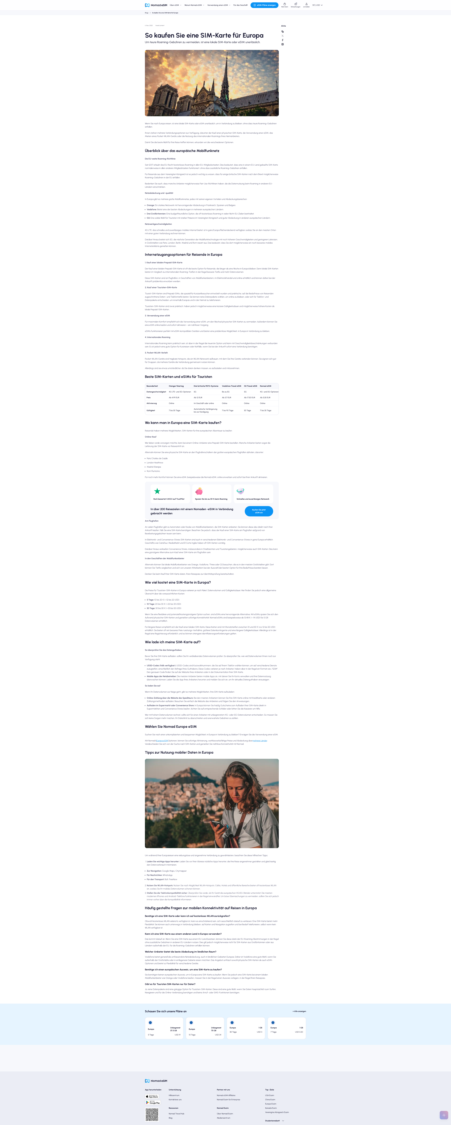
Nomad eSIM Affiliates (226, 1095)
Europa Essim (270, 1104)
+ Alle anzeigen (299, 1011)
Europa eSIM (162, 740)
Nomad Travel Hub (176, 1114)
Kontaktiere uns (175, 1099)
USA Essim (269, 1095)
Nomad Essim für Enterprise (228, 1099)
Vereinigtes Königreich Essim (277, 1112)
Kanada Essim (271, 1108)
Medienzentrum (223, 1118)
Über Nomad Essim (225, 1114)
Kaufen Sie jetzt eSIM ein (259, 511)
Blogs (146, 13)
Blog (170, 1118)
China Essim (270, 1099)
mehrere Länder (260, 740)
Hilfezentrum (174, 1095)
